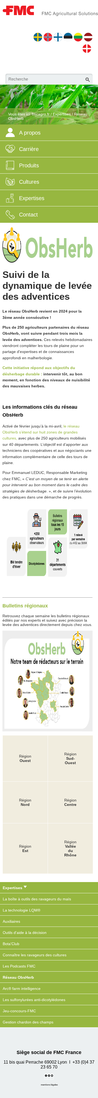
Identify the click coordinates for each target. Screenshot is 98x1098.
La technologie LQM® (21, 910)
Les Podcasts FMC (19, 966)
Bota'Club (11, 944)
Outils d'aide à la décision (25, 932)
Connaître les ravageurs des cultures (34, 955)
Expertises (62, 114)
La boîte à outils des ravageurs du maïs (37, 899)
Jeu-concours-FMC (19, 1011)
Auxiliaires (11, 921)
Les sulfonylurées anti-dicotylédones (34, 1000)
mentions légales (49, 1084)
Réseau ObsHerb (18, 977)
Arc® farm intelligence (22, 988)
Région (70, 802)
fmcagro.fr (41, 114)
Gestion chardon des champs (28, 1022)
